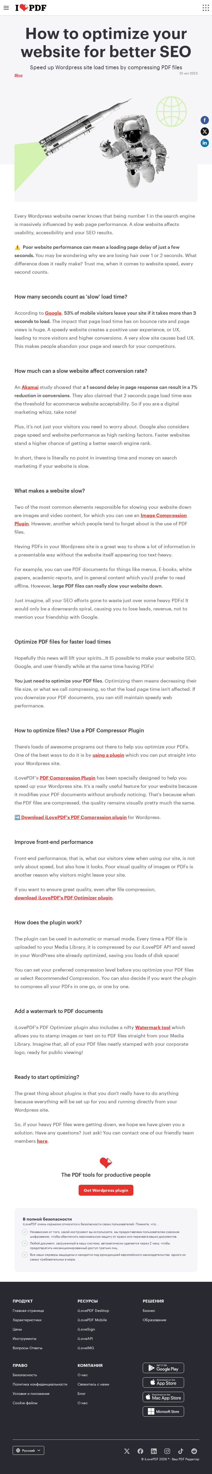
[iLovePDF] (31, 8)
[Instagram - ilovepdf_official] (167, 1451)
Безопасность (25, 1375)
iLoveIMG (86, 1348)
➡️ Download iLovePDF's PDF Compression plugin (70, 817)
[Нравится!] (140, 1451)
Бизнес (149, 1310)
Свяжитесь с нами (93, 1384)
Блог (82, 1393)
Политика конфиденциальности (40, 1384)
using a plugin (108, 755)
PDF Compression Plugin (67, 778)
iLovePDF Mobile (92, 1320)
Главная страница (28, 1310)
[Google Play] (163, 1367)
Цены (17, 1329)
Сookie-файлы (25, 1403)
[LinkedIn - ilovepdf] (154, 1451)
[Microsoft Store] (163, 1411)
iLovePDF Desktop (93, 1310)
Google (53, 313)
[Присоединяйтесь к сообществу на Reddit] (194, 1451)
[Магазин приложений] (163, 1382)
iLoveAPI (85, 1338)
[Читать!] (127, 1451)
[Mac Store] (163, 1396)
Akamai (30, 387)
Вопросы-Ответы (27, 1348)
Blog (18, 75)
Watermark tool (152, 1027)
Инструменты (24, 1338)
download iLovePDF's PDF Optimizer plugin (63, 897)
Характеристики (27, 1320)
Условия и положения (31, 1393)
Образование (154, 1320)
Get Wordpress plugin (106, 1190)
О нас (83, 1375)
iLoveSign (86, 1329)
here (42, 1141)
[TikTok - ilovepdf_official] (181, 1451)
